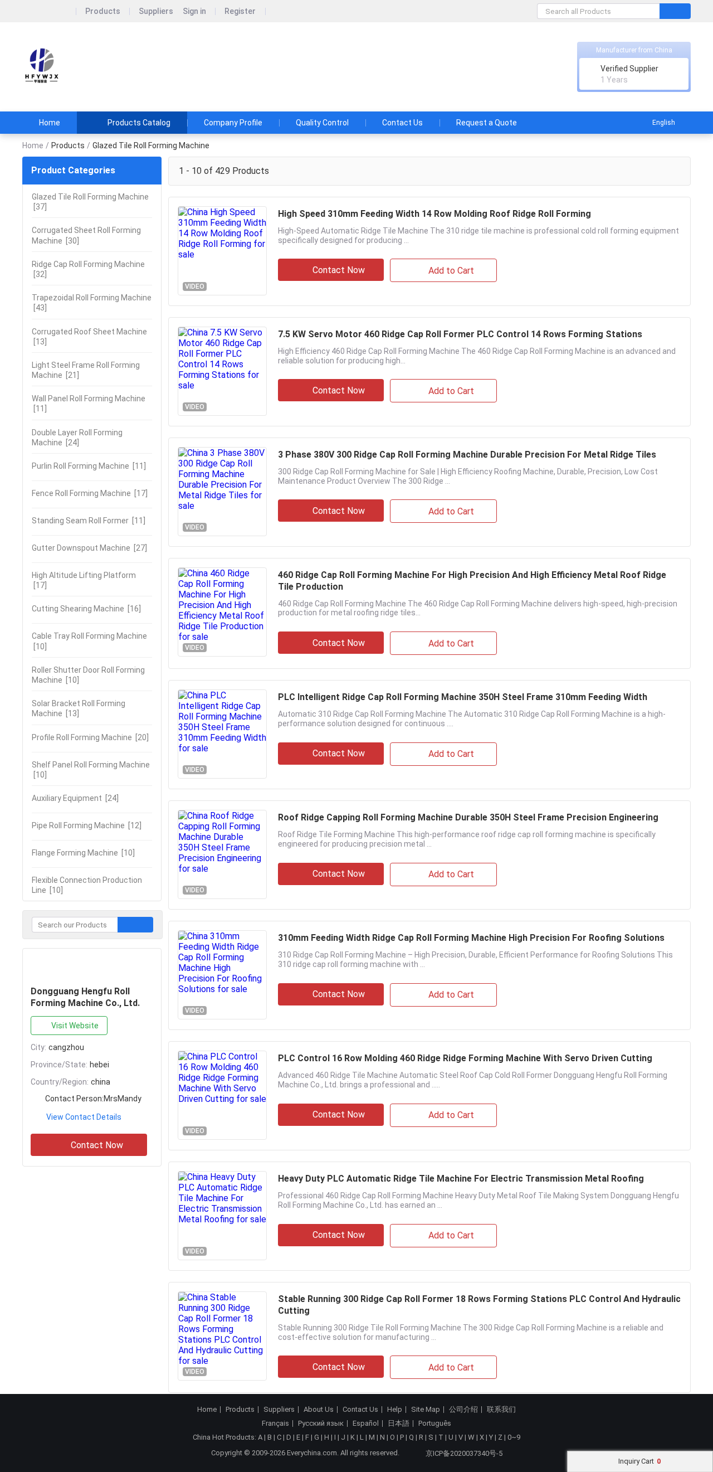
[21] (86, 370)
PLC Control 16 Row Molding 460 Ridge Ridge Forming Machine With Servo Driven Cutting (465, 1058)
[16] (86, 608)
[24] (77, 437)
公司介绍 (463, 1409)
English (663, 123)
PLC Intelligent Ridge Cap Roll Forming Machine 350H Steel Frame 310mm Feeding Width (462, 697)
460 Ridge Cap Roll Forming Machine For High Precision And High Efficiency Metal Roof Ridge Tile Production (472, 581)
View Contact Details (83, 1116)
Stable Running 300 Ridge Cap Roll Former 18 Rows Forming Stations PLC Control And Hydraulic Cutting (479, 1305)
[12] (86, 825)
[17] (90, 493)
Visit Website (75, 1025)
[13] (89, 336)
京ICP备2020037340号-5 (464, 1453)
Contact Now (97, 1145)
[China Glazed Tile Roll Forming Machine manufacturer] (41, 67)
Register (240, 11)
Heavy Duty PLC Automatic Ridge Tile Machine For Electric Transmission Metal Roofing (461, 1178)
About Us (319, 1409)
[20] (90, 737)
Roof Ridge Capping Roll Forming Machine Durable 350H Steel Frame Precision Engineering (468, 817)
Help (394, 1409)
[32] (88, 269)
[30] (86, 235)
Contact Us (402, 122)
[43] (92, 302)
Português (434, 1423)
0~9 (513, 1437)
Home (49, 122)
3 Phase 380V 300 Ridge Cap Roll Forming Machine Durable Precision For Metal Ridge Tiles (467, 454)
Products (102, 11)
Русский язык (321, 1423)
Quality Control (322, 122)
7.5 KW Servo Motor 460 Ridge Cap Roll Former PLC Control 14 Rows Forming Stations (460, 334)
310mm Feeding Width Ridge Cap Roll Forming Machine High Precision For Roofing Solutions (471, 937)
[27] (89, 547)
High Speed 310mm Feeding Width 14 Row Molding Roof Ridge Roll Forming (434, 213)
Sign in (194, 11)
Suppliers (156, 11)
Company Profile (233, 122)
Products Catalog (139, 122)
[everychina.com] (49, 11)
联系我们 (501, 1409)
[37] (90, 201)
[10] (89, 640)
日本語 (398, 1423)
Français (275, 1423)
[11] (88, 403)
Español (366, 1423)
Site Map (425, 1409)
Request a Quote (486, 122)
